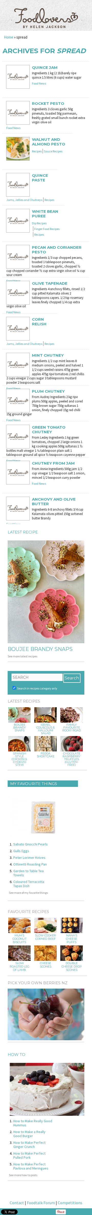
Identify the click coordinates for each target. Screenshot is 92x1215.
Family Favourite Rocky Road (71, 727)
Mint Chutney (48, 355)
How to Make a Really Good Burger (29, 1133)
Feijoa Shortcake (45, 755)
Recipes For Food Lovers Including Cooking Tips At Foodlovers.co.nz (46, 13)
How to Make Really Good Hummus (32, 1123)
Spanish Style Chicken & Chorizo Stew (19, 759)
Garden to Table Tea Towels (28, 873)
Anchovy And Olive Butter (54, 501)
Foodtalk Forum (41, 1202)
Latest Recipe (23, 532)
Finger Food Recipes (47, 229)
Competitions (70, 1202)
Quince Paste (40, 177)
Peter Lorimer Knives (29, 857)
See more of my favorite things (28, 893)
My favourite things (33, 783)
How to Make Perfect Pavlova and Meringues (30, 1166)
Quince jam (44, 67)
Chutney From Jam (53, 463)
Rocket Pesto (48, 103)
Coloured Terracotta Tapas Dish (28, 883)
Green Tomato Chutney (48, 429)
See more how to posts (23, 1175)
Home (8, 37)
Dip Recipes (39, 223)
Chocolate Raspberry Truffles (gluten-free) (71, 759)
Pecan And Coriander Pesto (57, 249)
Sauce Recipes (53, 151)
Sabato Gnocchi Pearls (30, 844)
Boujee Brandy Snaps (40, 649)
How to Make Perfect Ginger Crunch (29, 1144)
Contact (17, 1202)
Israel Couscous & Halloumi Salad (45, 729)
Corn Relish (39, 321)
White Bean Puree (45, 213)
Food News (39, 83)
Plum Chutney (48, 391)
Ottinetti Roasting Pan (30, 864)
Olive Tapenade (49, 283)
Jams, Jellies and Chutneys (24, 200)
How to (16, 1054)
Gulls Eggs (21, 851)
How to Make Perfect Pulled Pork (29, 1155)
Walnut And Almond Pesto (48, 141)
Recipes (37, 151)
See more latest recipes (22, 656)
